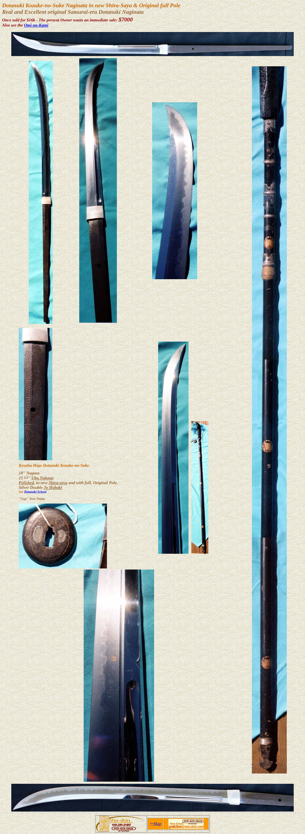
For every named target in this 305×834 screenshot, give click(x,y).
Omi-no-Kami (36, 25)
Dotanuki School (35, 491)
